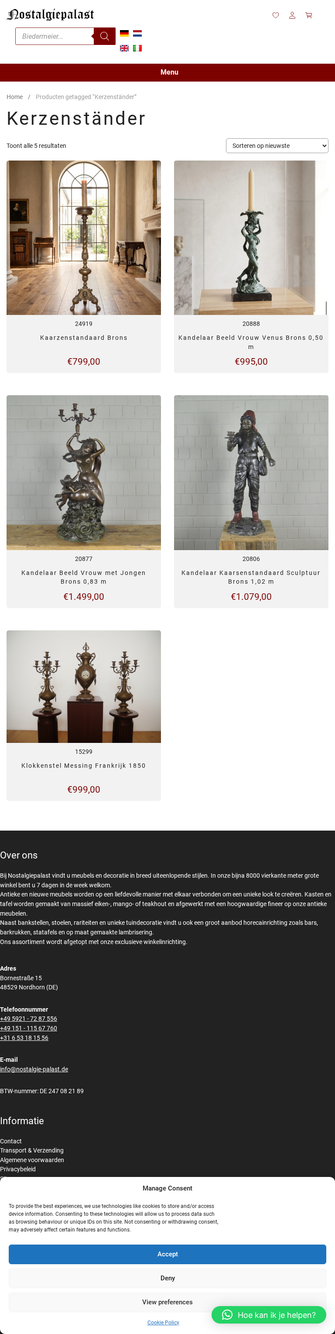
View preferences (167, 1302)
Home (15, 96)
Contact (11, 1141)
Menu (169, 72)
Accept (167, 1254)
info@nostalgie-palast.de (34, 1069)
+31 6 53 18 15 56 (24, 1038)
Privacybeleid (18, 1169)
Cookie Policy (163, 1323)
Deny (168, 1278)
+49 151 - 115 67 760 (28, 1028)
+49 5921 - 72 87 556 (28, 1019)
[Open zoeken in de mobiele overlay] (65, 36)
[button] (269, 1315)
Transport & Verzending (32, 1150)
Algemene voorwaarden (32, 1160)
